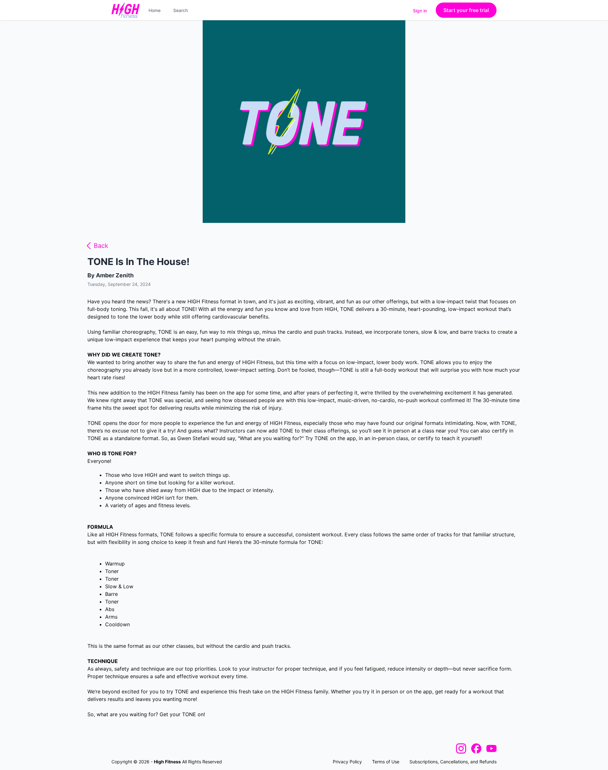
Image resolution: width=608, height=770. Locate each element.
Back (101, 245)
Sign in (420, 10)
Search (180, 10)
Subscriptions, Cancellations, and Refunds (453, 761)
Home (155, 10)
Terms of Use (385, 761)
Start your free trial (466, 10)
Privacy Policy (347, 761)
